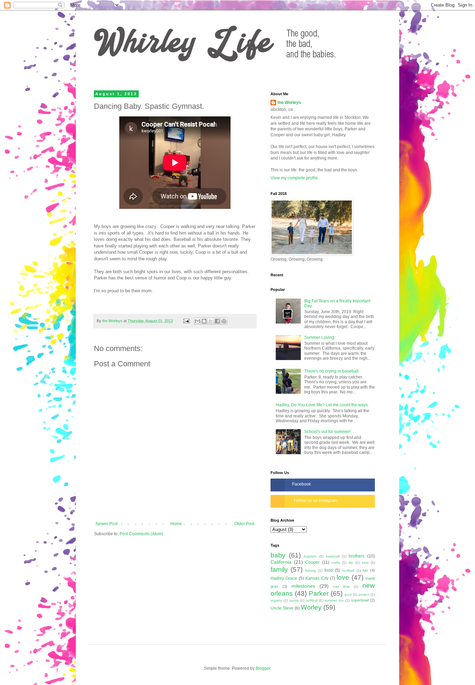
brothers (356, 556)
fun (365, 570)
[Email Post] (186, 321)
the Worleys (289, 102)
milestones (303, 586)
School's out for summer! (327, 431)
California (281, 562)
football (348, 570)
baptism (310, 556)
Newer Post (107, 523)
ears (365, 562)
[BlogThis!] (204, 321)
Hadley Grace (284, 578)
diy (350, 562)
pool (348, 594)
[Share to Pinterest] (223, 321)
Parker (319, 593)
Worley (311, 607)
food (328, 570)
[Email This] (197, 321)
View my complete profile (294, 178)
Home (176, 523)
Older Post (244, 523)
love (343, 577)
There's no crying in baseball (331, 371)
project (364, 594)
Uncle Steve (282, 608)
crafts (335, 562)
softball (311, 600)
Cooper (312, 562)
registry (276, 600)
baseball (332, 556)
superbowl (360, 600)
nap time (341, 586)
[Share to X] (210, 321)
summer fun (334, 600)
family (279, 569)
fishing (310, 570)
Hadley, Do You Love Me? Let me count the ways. (322, 404)
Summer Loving (319, 337)
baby (278, 555)
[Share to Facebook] (217, 321)
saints (294, 600)
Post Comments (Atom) (141, 533)
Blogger (263, 668)
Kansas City (316, 578)
